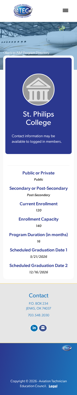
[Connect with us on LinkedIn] (34, 328)
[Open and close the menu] (57, 11)
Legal (53, 386)
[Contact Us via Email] (43, 328)
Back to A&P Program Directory (27, 53)
